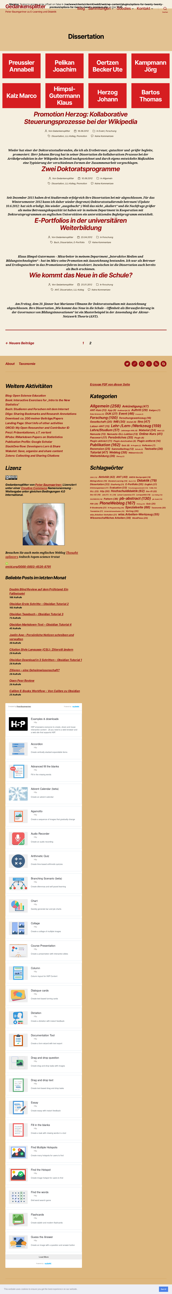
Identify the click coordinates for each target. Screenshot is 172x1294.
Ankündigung (135, 406)
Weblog (118, 452)
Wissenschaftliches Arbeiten (110, 517)
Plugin (139, 437)
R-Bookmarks (98, 507)
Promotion (82, 136)
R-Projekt (136, 446)
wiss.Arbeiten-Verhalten (103, 514)
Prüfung (141, 504)
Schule (139, 449)
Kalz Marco (21, 95)
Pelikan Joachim (64, 66)
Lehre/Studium (105, 430)
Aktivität (106, 477)
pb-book (157, 499)
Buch (56, 242)
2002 (93, 477)
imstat (131, 422)
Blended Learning (117, 481)
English (151, 484)
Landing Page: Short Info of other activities (34, 423)
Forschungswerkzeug (135, 418)
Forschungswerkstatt (138, 488)
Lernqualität (143, 495)
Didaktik (147, 480)
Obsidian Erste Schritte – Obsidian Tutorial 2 (39, 604)
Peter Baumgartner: (48, 484)
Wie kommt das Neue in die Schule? (80, 275)
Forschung (111, 131)
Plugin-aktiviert (101, 441)
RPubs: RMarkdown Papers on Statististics (34, 437)
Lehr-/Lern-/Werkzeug (136, 425)
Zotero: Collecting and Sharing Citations (32, 455)
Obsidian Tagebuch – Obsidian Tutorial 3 (36, 614)
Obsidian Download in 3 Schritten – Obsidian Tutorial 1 (45, 660)
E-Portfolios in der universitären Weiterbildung (81, 224)
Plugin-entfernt (149, 440)
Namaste (98, 434)
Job (105, 495)
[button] (78, 1289)
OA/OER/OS (96, 499)
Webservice (135, 453)
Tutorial (99, 452)
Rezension (100, 448)
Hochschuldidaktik (128, 491)
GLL (94, 491)
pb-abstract (135, 498)
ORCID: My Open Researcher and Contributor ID (37, 427)
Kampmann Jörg (150, 66)
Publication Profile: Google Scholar (28, 441)
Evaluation (118, 487)
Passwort (98, 437)
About (10, 364)
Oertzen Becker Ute (107, 66)
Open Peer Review (21, 680)
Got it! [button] (163, 1289)
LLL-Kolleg (70, 136)
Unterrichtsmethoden (114, 511)
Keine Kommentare (104, 136)
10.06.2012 (87, 178)
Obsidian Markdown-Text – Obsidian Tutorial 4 (40, 624)
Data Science (97, 414)
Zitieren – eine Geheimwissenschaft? (34, 670)
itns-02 (95, 495)
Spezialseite (137, 507)
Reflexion (148, 445)
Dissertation (58, 136)
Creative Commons (34, 488)
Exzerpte (139, 414)
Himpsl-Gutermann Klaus (64, 95)
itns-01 (151, 491)
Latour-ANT (100, 426)
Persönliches (120, 437)
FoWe (153, 488)
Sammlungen (99, 8)
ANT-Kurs (98, 410)
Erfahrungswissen (99, 488)
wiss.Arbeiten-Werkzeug (138, 514)
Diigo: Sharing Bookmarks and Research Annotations (40, 413)
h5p (105, 491)
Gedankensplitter (25, 6)
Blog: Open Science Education (25, 395)
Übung (120, 456)
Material (147, 430)
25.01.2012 (86, 284)
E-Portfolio (79, 242)
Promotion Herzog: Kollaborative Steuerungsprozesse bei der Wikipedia (80, 118)
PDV (94, 504)
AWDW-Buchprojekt (140, 477)
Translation (96, 511)
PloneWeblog (117, 503)
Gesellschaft (101, 421)
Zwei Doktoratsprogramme (80, 169)
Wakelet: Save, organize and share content (34, 451)
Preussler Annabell (21, 66)
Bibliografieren (98, 481)
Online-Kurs (151, 434)
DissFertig (117, 484)
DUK (111, 413)
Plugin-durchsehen (124, 441)
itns (144, 421)
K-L (113, 495)
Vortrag (132, 511)
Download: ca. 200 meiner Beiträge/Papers (34, 418)
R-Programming (116, 508)
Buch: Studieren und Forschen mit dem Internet (37, 409)
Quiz (126, 445)
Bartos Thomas (150, 95)
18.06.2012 (83, 131)
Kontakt (143, 8)
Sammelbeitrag (123, 448)
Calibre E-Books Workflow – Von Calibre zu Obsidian (44, 691)
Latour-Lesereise (126, 495)
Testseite (153, 448)
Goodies (124, 8)
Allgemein (107, 178)
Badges (154, 410)
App (112, 410)
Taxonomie (27, 364)
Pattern (111, 498)
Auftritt (139, 410)
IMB (119, 421)
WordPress (140, 518)
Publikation (105, 444)
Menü (160, 431)
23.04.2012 (86, 237)
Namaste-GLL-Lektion (122, 434)
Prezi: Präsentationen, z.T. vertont (28, 432)
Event (102, 131)
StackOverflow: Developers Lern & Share (32, 446)
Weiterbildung (102, 456)
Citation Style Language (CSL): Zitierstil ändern (41, 649)
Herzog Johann (107, 95)
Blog (81, 8)
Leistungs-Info (129, 430)
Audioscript (123, 410)
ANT (57, 289)
